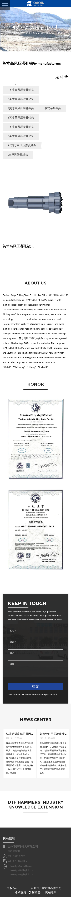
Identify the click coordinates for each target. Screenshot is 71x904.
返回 (59, 77)
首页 (10, 33)
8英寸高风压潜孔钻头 (21, 117)
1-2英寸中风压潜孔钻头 (22, 145)
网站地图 (50, 892)
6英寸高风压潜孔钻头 (21, 127)
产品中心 (20, 33)
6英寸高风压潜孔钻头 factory (33, 338)
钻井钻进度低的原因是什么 (21, 733)
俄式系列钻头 (52, 108)
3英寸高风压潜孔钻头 (21, 99)
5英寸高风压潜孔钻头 (21, 136)
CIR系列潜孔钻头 (18, 154)
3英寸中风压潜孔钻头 (21, 108)
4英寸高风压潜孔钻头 (21, 90)
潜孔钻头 (32, 33)
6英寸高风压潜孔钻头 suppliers (40, 300)
